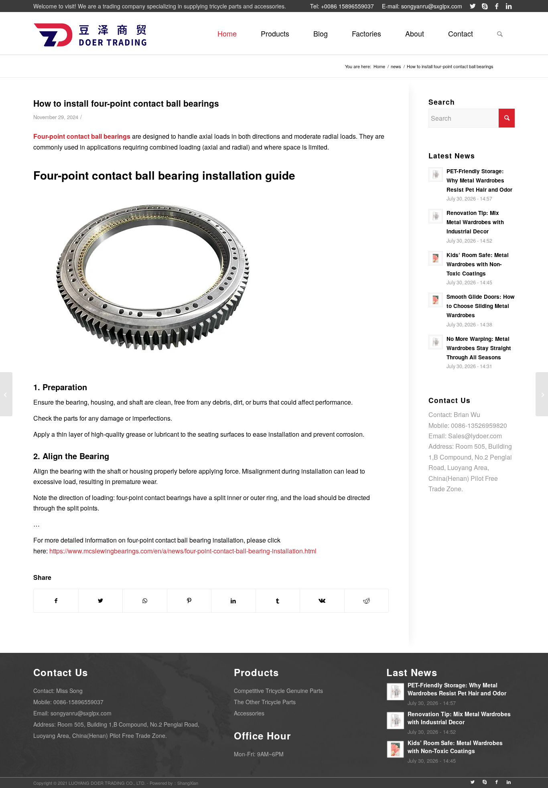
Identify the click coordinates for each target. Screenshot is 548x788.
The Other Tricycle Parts (265, 702)
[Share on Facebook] (56, 600)
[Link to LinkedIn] (509, 6)
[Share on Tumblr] (278, 600)
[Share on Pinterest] (189, 600)
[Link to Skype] (485, 6)
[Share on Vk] (322, 600)
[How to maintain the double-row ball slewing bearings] (542, 394)
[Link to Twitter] (473, 6)
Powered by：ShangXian (174, 783)
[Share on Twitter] (101, 600)
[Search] (500, 33)
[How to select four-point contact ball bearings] (6, 394)
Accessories (249, 713)
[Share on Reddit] (367, 600)
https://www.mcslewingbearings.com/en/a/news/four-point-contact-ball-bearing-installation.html (183, 550)
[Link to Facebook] (497, 6)
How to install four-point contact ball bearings (126, 103)
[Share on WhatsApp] (145, 600)
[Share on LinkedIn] (233, 600)
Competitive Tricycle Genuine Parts (278, 691)
